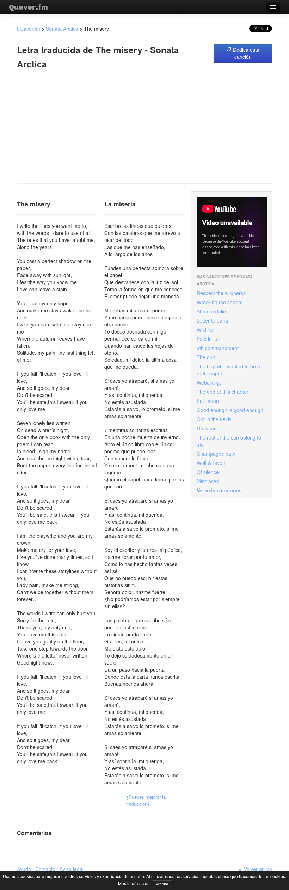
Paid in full (208, 338)
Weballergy (209, 382)
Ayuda (24, 868)
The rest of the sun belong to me (229, 441)
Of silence (208, 471)
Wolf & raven (211, 462)
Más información (134, 883)
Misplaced (208, 481)
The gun (206, 357)
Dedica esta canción (245, 53)
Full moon (208, 400)
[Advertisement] (144, 127)
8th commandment (218, 347)
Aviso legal (72, 868)
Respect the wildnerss (221, 293)
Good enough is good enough (230, 409)
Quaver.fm (28, 7)
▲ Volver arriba (255, 868)
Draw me (207, 428)
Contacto (45, 868)
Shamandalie (211, 311)
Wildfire (205, 329)
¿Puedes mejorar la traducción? (146, 800)
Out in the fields (214, 419)
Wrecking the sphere (220, 302)
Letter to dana (212, 320)
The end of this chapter (222, 391)
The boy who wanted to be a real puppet (228, 370)
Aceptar (161, 883)
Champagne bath (216, 453)
